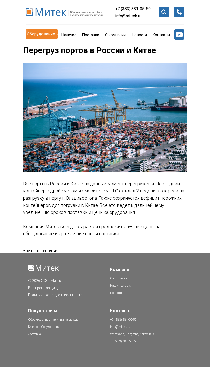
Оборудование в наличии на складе (53, 319)
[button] (179, 12)
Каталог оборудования (44, 327)
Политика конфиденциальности (55, 295)
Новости (116, 293)
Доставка (34, 334)
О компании (118, 278)
